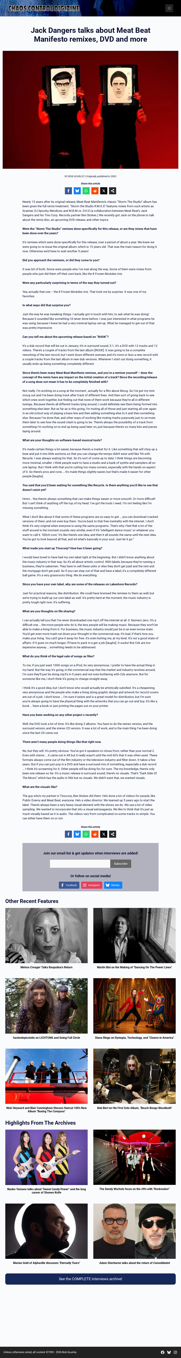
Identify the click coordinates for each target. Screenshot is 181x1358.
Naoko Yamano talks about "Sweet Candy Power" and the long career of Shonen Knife (46, 1190)
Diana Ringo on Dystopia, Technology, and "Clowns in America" (134, 1037)
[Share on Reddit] (94, 190)
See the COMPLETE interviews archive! (90, 1279)
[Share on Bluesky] (77, 190)
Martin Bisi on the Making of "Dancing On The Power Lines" (134, 967)
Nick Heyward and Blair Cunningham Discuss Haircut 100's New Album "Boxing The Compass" (46, 1109)
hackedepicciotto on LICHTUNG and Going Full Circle (46, 1037)
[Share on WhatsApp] (86, 190)
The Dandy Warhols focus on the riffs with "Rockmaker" (134, 1189)
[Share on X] (103, 190)
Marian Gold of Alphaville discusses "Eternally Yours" (46, 1263)
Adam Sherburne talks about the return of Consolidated (134, 1263)
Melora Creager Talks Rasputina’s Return (46, 967)
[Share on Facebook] (68, 190)
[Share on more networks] (112, 190)
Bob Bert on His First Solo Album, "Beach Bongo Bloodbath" (134, 1108)
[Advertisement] (90, 1316)
